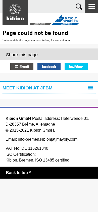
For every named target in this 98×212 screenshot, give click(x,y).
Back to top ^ (18, 173)
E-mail (21, 66)
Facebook (49, 66)
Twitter (76, 66)
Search (79, 7)
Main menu (91, 6)
